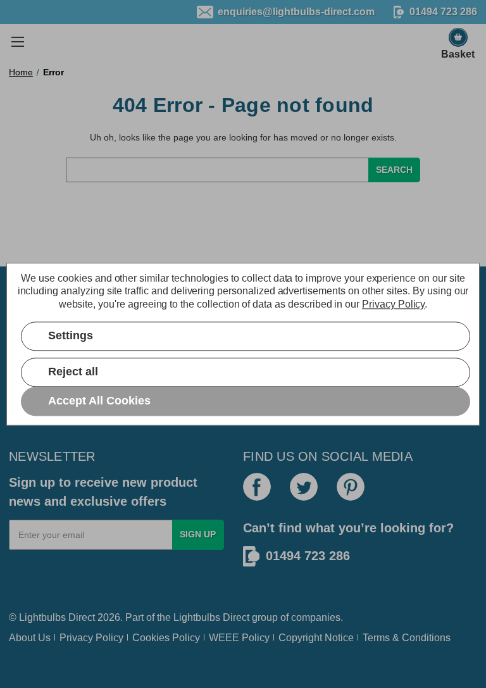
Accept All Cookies (99, 400)
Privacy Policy (91, 637)
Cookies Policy (166, 637)
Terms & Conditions (407, 637)
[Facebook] (257, 487)
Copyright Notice (316, 637)
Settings (70, 336)
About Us (30, 637)
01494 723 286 (308, 556)
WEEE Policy (239, 637)
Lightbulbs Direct (211, 617)
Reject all (73, 372)
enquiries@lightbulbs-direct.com (296, 11)
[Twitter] (304, 487)
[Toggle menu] (17, 41)
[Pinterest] (350, 487)
